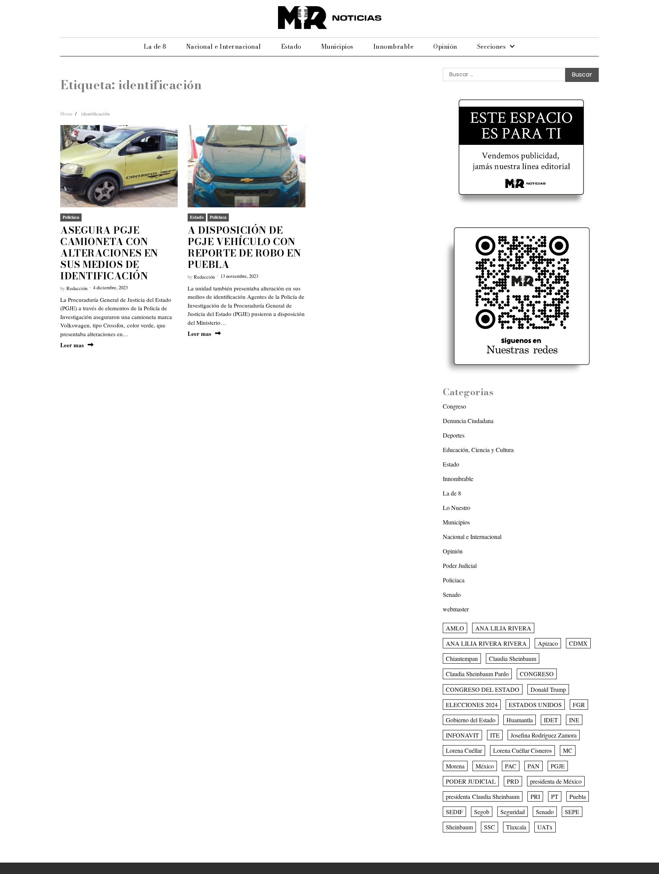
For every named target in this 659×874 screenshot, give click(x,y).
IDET (551, 720)
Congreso (454, 406)
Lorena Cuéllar (464, 750)
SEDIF (454, 812)
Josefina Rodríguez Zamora (544, 735)
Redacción (76, 288)
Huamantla (519, 720)
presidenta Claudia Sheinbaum (482, 796)
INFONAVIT (462, 735)
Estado (291, 46)
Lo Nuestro (456, 508)
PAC (510, 766)
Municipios (337, 46)
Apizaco (548, 643)
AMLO (455, 628)
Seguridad (512, 812)
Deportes (454, 435)
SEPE (572, 812)
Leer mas (72, 345)
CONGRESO (537, 674)
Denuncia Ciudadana (468, 421)
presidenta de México (556, 781)
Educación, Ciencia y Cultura (478, 450)
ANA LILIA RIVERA (503, 628)
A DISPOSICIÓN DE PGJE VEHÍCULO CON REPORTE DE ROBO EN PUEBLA (244, 247)
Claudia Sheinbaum (512, 658)
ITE (495, 735)
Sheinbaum (459, 827)
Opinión (445, 46)
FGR (579, 705)
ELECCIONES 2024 (472, 705)
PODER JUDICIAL (471, 781)
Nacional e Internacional (223, 46)
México (485, 766)
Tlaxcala (516, 827)
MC (567, 750)
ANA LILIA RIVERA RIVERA (486, 643)
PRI (535, 796)
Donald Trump (548, 689)
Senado (452, 594)
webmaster (456, 609)
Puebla (577, 796)
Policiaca (71, 217)
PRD (513, 781)
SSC (489, 827)
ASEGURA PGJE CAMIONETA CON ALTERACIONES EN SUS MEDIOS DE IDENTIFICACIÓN (109, 253)
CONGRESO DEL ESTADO (482, 689)
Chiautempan (462, 658)
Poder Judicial (460, 565)
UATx (545, 827)
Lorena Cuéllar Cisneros (522, 750)
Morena (455, 766)
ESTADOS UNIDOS (535, 705)
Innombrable (393, 46)
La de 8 (155, 46)
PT (554, 796)
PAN (533, 766)
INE (574, 720)
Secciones (491, 46)
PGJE (558, 766)
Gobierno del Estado (470, 720)
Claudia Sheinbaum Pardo (477, 674)
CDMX (578, 643)
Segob (481, 812)
